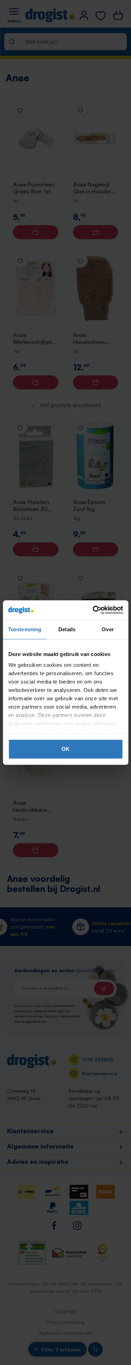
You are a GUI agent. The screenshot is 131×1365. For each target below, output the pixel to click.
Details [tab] (66, 629)
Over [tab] (108, 629)
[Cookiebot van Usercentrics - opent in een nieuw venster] (93, 610)
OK (65, 749)
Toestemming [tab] (24, 629)
